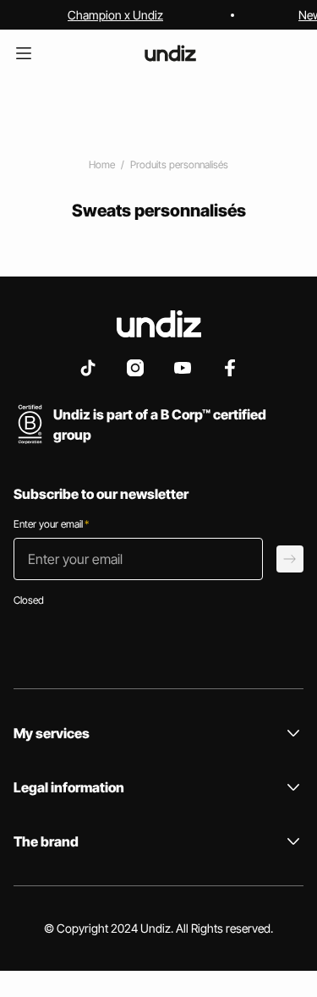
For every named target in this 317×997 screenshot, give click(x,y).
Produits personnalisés (179, 164)
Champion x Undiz (115, 15)
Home (102, 164)
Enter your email (51, 524)
